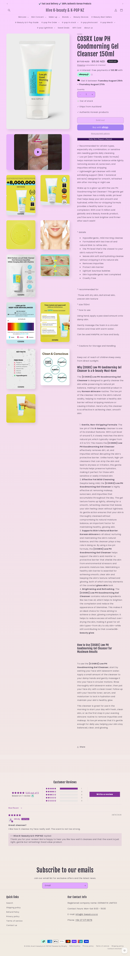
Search (9, 903)
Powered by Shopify (59, 946)
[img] (14, 815)
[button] (9, 10)
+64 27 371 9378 (83, 920)
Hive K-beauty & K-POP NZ (41, 946)
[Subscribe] (85, 886)
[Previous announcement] (7, 3)
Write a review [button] (104, 794)
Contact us (11, 925)
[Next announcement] (123, 3)
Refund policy (74, 946)
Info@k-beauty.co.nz (87, 914)
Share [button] (82, 747)
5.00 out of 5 (32, 792)
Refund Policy (12, 912)
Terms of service (14, 921)
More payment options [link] (100, 133)
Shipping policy (13, 907)
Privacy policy (12, 916)
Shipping (81, 65)
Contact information (116, 949)
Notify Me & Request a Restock (100, 139)
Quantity (80, 89)
